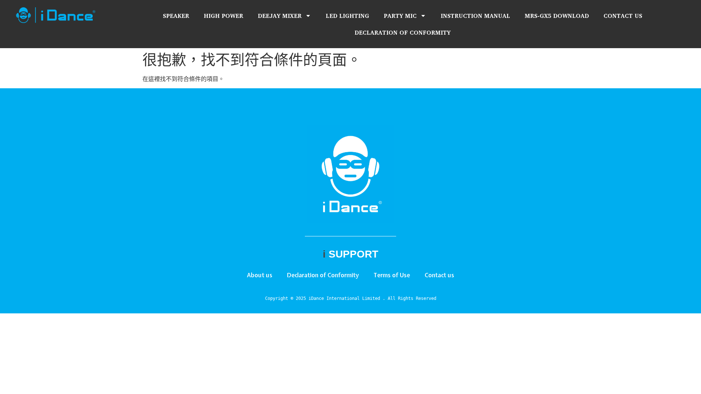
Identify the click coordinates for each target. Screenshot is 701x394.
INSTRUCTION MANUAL (475, 15)
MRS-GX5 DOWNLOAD (557, 15)
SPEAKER (176, 15)
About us (259, 275)
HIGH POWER (223, 15)
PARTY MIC (400, 15)
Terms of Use (392, 275)
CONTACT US (623, 15)
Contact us (439, 275)
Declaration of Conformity (323, 275)
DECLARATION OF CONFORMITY (403, 32)
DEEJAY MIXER (280, 15)
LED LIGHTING (347, 15)
